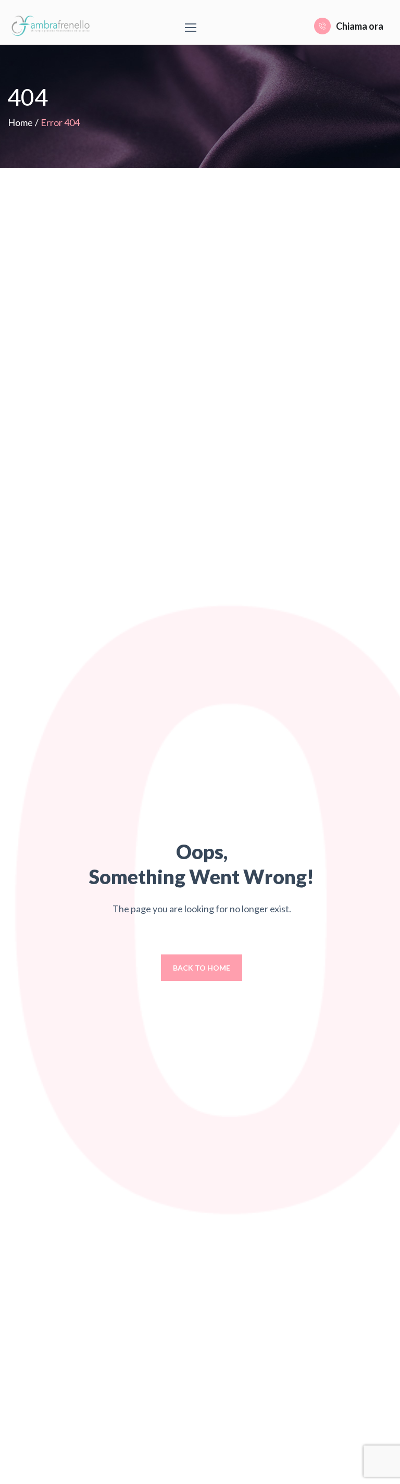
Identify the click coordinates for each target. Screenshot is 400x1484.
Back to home (201, 967)
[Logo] (52, 26)
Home (20, 122)
